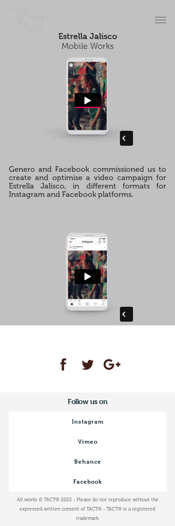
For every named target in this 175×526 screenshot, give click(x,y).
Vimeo (88, 441)
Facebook (87, 481)
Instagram (88, 421)
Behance (87, 461)
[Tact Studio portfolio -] (30, 21)
